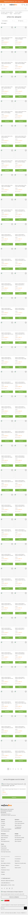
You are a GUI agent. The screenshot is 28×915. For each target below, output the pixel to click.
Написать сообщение (14, 897)
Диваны (3, 819)
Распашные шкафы (19, 837)
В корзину (7, 47)
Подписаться (25, 908)
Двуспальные (18, 825)
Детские (3, 839)
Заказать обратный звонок (7, 880)
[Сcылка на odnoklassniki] (4, 888)
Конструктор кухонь (6, 851)
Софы (2, 827)
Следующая (20, 769)
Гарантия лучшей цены (20, 863)
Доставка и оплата (5, 863)
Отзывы (3, 874)
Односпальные (18, 821)
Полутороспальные (19, 823)
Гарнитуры (3, 846)
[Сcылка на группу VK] (2, 888)
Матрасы (3, 833)
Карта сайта (18, 867)
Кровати (17, 819)
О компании (18, 858)
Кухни (2, 844)
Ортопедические (5, 831)
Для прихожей (18, 839)
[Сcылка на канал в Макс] (7, 888)
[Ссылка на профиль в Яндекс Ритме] (12, 888)
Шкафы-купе (18, 835)
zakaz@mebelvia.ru (5, 882)
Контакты (17, 865)
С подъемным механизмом (18, 827)
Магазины (17, 861)
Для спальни (18, 841)
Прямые (3, 821)
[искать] (25, 9)
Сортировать (5, 20)
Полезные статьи (5, 869)
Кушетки (3, 825)
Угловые (3, 823)
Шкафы (16, 833)
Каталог (3, 858)
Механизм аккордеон (6, 829)
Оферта (3, 872)
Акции (2, 861)
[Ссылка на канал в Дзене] (9, 888)
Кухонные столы (5, 849)
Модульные (4, 848)
